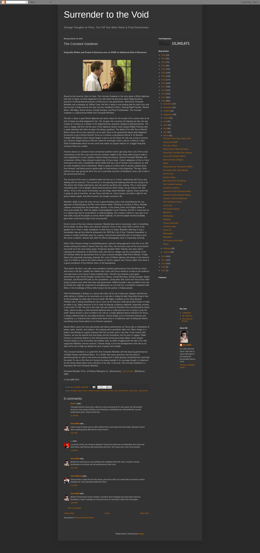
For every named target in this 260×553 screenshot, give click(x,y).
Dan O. (73, 404)
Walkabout (167, 237)
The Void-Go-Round (187, 320)
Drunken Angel (169, 177)
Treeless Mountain (170, 223)
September (168, 114)
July (165, 121)
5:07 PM (74, 433)
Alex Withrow (76, 476)
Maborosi (167, 219)
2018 (163, 83)
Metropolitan (168, 234)
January (166, 252)
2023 (163, 66)
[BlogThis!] (101, 387)
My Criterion (187, 316)
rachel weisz (133, 391)
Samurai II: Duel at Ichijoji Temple (176, 195)
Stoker (165, 163)
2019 (163, 80)
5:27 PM (74, 468)
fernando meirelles (107, 391)
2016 (163, 90)
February (167, 248)
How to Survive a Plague (173, 160)
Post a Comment (74, 508)
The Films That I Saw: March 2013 (177, 139)
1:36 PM (74, 450)
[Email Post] (94, 387)
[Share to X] (104, 387)
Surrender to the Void (106, 14)
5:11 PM (74, 485)
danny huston (83, 391)
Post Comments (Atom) (84, 518)
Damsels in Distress (171, 188)
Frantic (166, 244)
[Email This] (98, 387)
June (165, 125)
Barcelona (167, 212)
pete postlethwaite (121, 391)
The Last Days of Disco (172, 202)
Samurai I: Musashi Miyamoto (175, 198)
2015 (163, 94)
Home (107, 513)
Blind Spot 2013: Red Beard (174, 181)
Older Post (144, 513)
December (167, 104)
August (166, 118)
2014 (163, 97)
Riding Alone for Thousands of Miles (178, 167)
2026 (163, 55)
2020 (163, 76)
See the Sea (168, 174)
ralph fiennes (143, 391)
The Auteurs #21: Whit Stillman (175, 170)
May (165, 128)
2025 (163, 59)
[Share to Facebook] (107, 387)
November (167, 107)
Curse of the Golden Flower (174, 156)
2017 (163, 87)
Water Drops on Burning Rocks (175, 149)
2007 (163, 271)
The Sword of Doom (171, 209)
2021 (163, 73)
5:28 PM (74, 503)
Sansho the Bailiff (170, 142)
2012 (163, 256)
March (166, 136)
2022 (163, 69)
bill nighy (74, 391)
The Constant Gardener (172, 184)
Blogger (141, 534)
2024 (163, 62)
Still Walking (168, 216)
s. (71, 441)
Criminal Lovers (169, 226)
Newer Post (69, 513)
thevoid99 (75, 424)
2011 (163, 260)
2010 (163, 263)
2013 (163, 101)
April (165, 132)
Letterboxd (186, 313)
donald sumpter (94, 391)
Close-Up (167, 230)
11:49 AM (74, 416)
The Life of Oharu (170, 146)
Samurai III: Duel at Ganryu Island (176, 191)
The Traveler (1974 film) (173, 241)
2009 (163, 267)
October (166, 111)
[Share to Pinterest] (110, 387)
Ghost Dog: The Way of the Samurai (177, 153)
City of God (128, 371)
